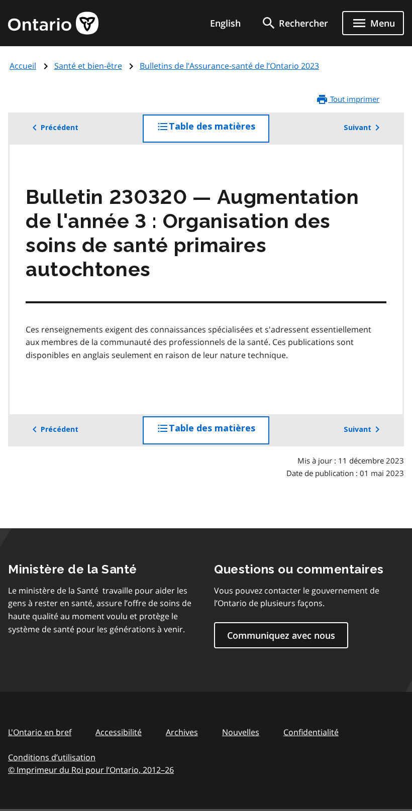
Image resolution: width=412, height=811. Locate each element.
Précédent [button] (59, 128)
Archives (182, 732)
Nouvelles (240, 732)
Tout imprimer (353, 99)
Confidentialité (311, 732)
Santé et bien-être (88, 65)
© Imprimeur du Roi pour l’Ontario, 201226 (91, 769)
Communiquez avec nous (281, 635)
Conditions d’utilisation (51, 757)
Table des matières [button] (219, 132)
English (225, 23)
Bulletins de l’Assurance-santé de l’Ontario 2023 (229, 65)
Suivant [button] (357, 128)
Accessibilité (118, 732)
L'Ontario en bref (39, 732)
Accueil (23, 65)
